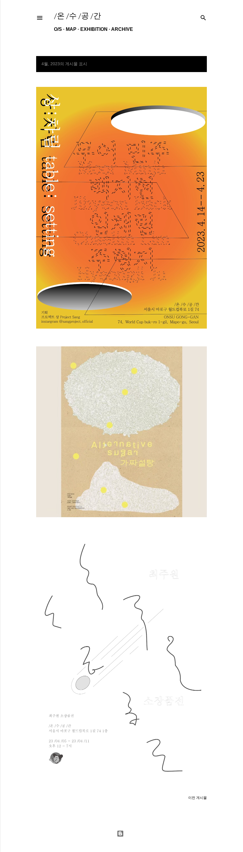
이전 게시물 (197, 798)
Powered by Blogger (121, 833)
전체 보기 (194, 64)
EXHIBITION (94, 29)
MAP (71, 29)
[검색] (203, 16)
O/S (58, 29)
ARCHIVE (122, 29)
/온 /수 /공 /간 (77, 16)
